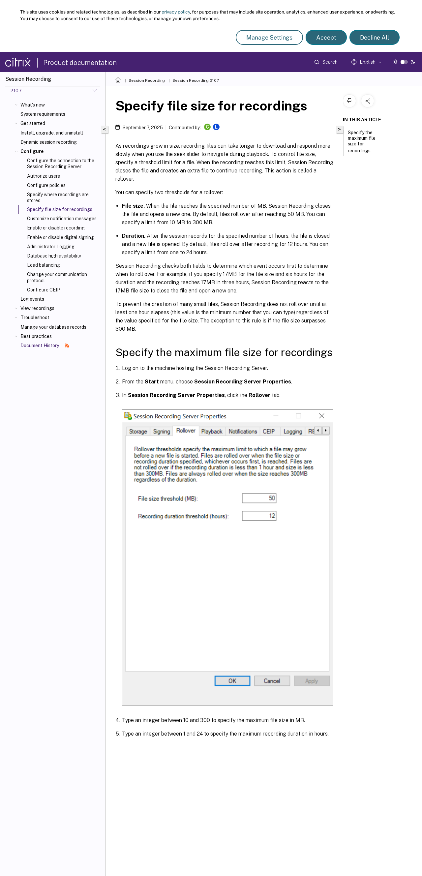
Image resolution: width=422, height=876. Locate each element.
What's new (32, 104)
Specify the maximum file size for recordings (362, 141)
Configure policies (46, 185)
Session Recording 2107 (195, 80)
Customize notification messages (62, 218)
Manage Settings (269, 37)
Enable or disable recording (56, 227)
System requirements (42, 114)
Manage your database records (53, 327)
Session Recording (147, 80)
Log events (32, 299)
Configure (32, 151)
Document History (40, 345)
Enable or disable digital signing (60, 237)
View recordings (37, 308)
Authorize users (43, 176)
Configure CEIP (43, 289)
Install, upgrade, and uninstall (51, 133)
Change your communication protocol (57, 277)
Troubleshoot (34, 317)
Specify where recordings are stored (58, 197)
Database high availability (54, 255)
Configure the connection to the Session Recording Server (60, 163)
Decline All (374, 37)
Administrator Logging (51, 246)
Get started (32, 123)
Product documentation (80, 63)
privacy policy (176, 12)
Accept (326, 37)
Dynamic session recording (48, 142)
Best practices (36, 336)
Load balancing (43, 265)
